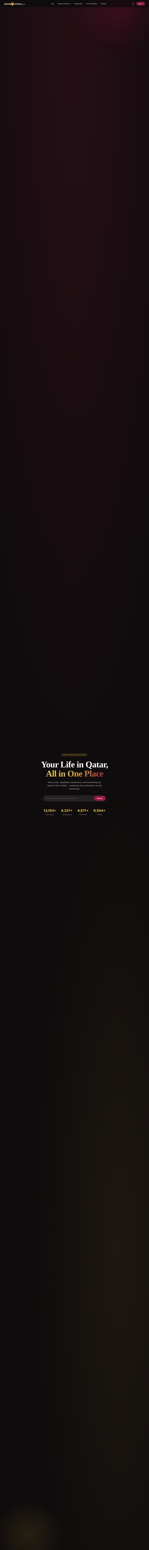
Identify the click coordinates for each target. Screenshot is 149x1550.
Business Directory (64, 3)
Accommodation (91, 3)
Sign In (140, 3)
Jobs (52, 3)
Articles (103, 3)
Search (99, 798)
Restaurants (78, 3)
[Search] (133, 4)
